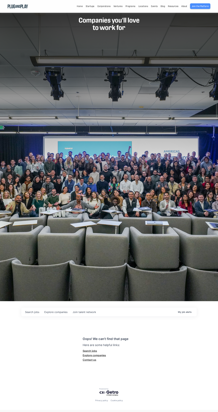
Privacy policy (101, 400)
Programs (130, 6)
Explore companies (94, 355)
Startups (90, 6)
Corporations (104, 6)
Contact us (89, 359)
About (184, 6)
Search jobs (90, 350)
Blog (163, 6)
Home (80, 6)
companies (56, 312)
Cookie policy (117, 400)
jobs (32, 312)
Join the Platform (200, 6)
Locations (143, 6)
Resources (173, 6)
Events (154, 6)
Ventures (117, 6)
